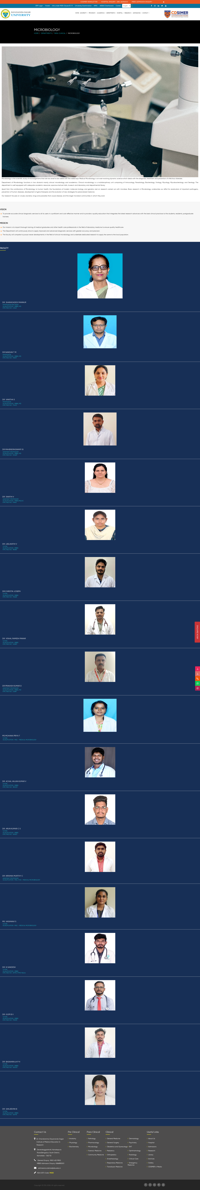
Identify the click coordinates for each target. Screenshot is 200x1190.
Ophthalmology (135, 1151)
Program (92, 13)
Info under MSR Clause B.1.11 (62, 6)
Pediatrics (110, 1151)
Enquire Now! (197, 632)
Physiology (73, 1143)
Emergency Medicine (132, 1164)
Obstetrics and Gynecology (117, 1147)
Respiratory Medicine (115, 1163)
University (83, 13)
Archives (151, 1159)
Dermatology (134, 1139)
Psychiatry (133, 1143)
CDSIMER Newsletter (63, 2)
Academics (100, 13)
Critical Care (133, 1159)
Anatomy (72, 1139)
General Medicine (113, 1139)
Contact (145, 13)
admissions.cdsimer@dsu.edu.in (49, 1168)
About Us (151, 1139)
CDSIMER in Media (155, 1167)
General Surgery (113, 1143)
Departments (110, 13)
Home (77, 13)
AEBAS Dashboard (106, 6)
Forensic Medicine (94, 1151)
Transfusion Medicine (114, 1167)
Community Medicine (96, 1155)
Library (150, 1155)
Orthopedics (111, 1155)
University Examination (83, 6)
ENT (130, 1147)
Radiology (133, 1155)
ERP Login (39, 6)
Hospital (119, 13)
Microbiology (93, 1147)
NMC (95, 6)
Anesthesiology (112, 1159)
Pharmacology (93, 1143)
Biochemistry (74, 1147)
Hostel (47, 6)
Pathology (92, 1139)
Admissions (136, 13)
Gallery (150, 1163)
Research (128, 13)
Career (118, 6)
